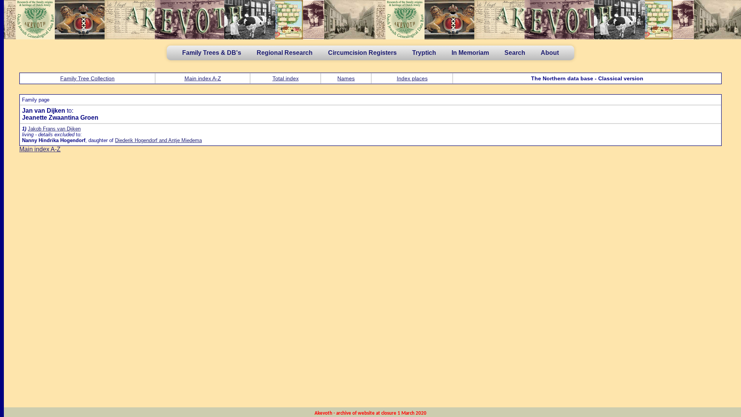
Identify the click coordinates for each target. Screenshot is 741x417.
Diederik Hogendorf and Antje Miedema (158, 140)
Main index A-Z (202, 78)
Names (346, 78)
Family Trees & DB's (211, 52)
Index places (412, 78)
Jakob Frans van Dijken (54, 129)
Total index (285, 78)
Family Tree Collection (87, 78)
